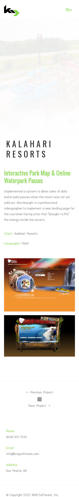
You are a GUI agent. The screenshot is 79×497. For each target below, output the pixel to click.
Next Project (38, 405)
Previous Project (41, 392)
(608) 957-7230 (16, 437)
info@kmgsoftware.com (22, 453)
